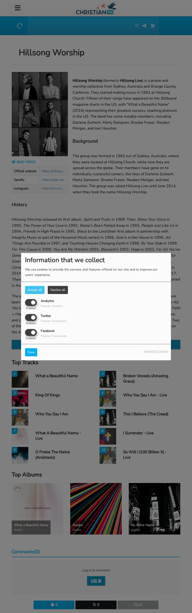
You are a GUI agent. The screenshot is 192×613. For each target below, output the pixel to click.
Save (31, 352)
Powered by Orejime (156, 351)
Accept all (35, 290)
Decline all (57, 290)
